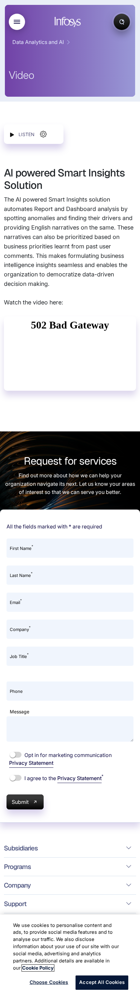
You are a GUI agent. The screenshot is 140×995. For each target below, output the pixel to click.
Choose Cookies (49, 982)
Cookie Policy (38, 968)
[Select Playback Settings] (43, 134)
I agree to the (63, 777)
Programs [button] (17, 866)
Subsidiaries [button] (21, 848)
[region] (70, 955)
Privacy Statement (31, 763)
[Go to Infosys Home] (69, 22)
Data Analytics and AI (38, 42)
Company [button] (17, 885)
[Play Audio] (12, 134)
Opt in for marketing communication (60, 759)
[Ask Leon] (122, 22)
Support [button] (15, 904)
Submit (20, 802)
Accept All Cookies (102, 982)
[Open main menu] (17, 22)
